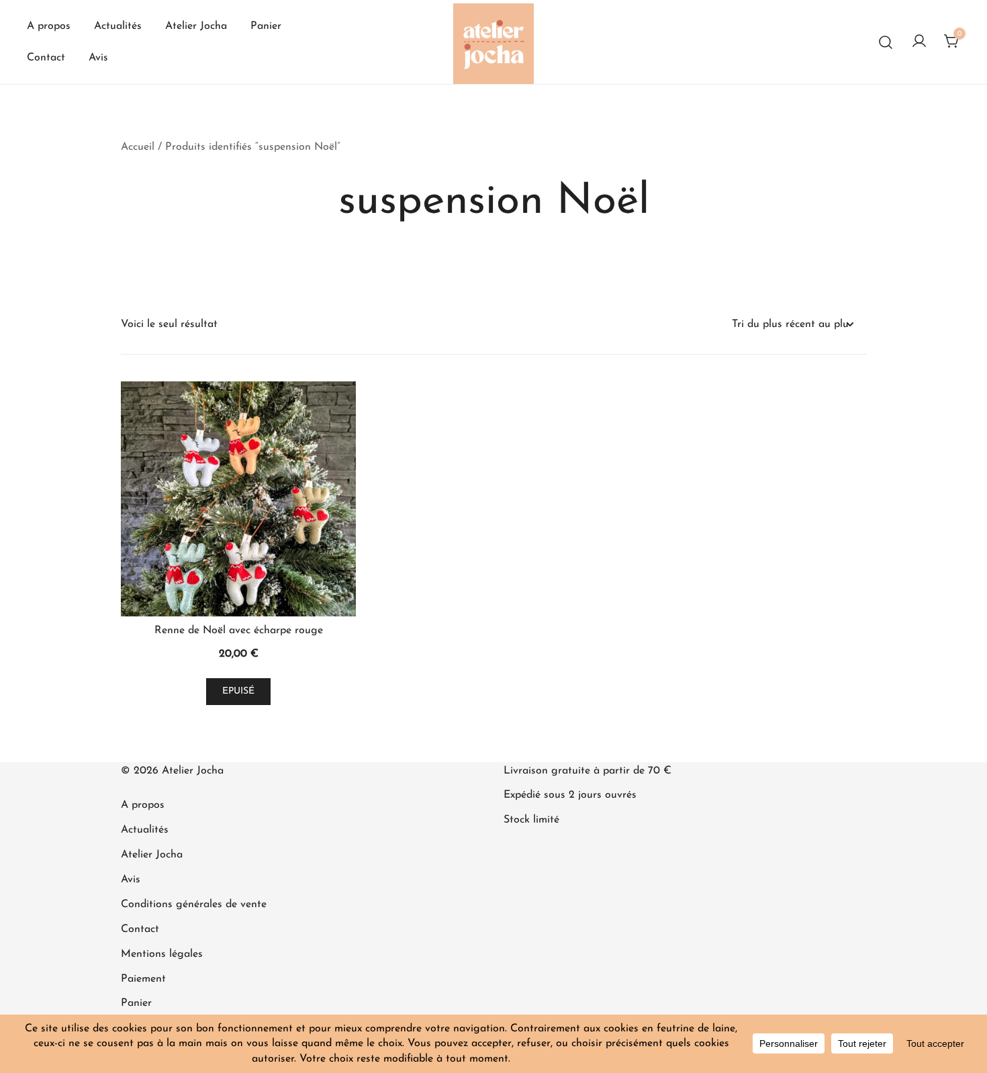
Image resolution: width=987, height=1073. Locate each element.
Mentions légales (162, 954)
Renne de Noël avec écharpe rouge (238, 630)
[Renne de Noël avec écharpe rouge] (238, 498)
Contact (46, 57)
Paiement (143, 979)
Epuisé (238, 691)
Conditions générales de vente (194, 904)
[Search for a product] (886, 42)
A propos (48, 26)
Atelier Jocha (196, 26)
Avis (98, 57)
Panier (265, 26)
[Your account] (919, 42)
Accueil (137, 147)
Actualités (118, 26)
